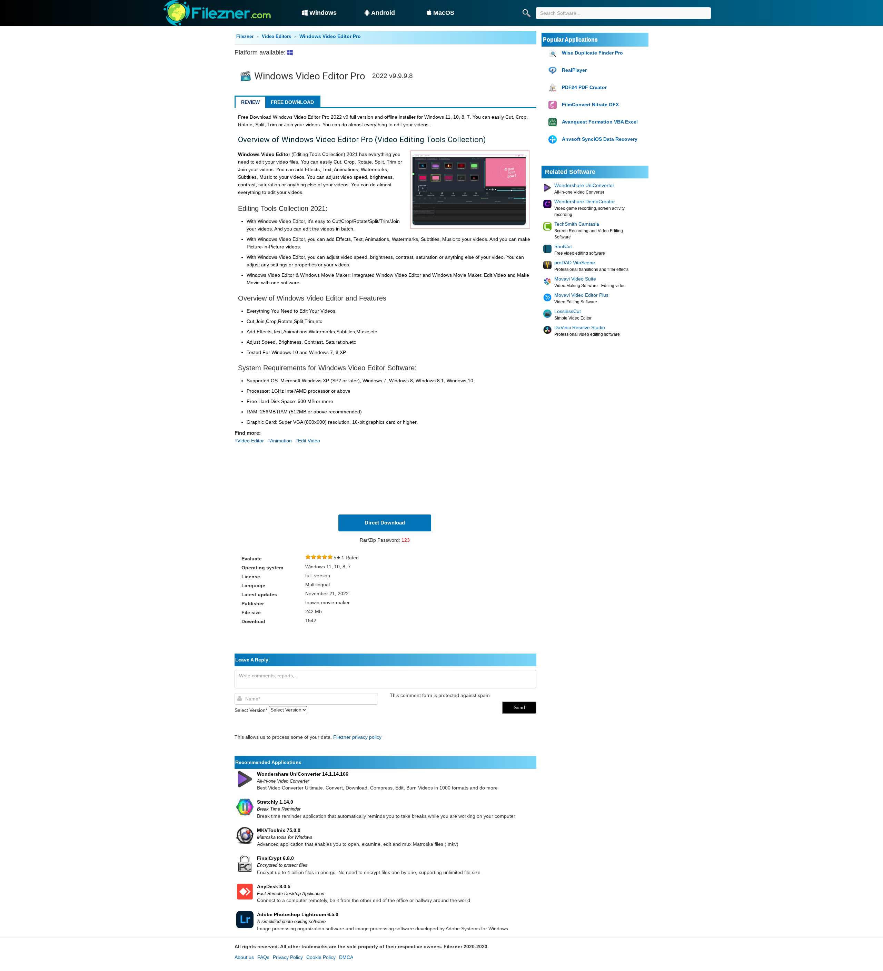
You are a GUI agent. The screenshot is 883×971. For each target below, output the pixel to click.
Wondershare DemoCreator (584, 201)
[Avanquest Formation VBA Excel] (553, 122)
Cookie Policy (321, 957)
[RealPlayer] (553, 70)
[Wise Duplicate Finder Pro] (553, 53)
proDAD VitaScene (574, 262)
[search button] (526, 13)
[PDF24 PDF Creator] (553, 88)
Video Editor (250, 440)
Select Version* (251, 710)
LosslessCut (567, 311)
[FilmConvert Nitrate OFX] (553, 105)
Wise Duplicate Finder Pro (592, 53)
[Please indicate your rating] (308, 557)
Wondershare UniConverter (584, 185)
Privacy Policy (288, 957)
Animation (281, 440)
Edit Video (309, 440)
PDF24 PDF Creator (584, 87)
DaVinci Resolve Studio (579, 327)
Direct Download (385, 523)
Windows (323, 12)
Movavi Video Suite (575, 279)
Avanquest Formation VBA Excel (600, 122)
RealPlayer (574, 70)
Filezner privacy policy (357, 737)
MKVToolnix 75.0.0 (278, 830)
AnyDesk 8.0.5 (273, 886)
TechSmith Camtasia (576, 224)
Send (519, 707)
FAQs (263, 957)
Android (383, 12)
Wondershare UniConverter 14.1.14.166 (302, 774)
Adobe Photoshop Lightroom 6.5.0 (297, 914)
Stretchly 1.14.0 (275, 802)
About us (244, 957)
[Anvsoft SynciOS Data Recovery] (553, 139)
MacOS (443, 12)
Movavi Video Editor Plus (581, 295)
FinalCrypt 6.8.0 (275, 858)
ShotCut (563, 246)
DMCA (346, 957)
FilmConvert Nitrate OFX (590, 104)
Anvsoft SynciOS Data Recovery (599, 139)
